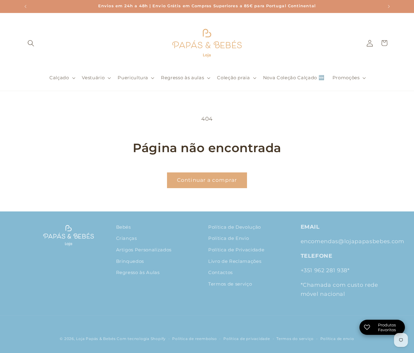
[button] (31, 43)
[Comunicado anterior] (25, 6)
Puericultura (133, 77)
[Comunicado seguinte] (389, 6)
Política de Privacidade (236, 250)
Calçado (59, 77)
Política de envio (337, 338)
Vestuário (93, 77)
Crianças (126, 238)
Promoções (346, 77)
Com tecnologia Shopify (141, 338)
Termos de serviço (230, 284)
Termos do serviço (295, 338)
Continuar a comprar (207, 180)
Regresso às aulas (182, 77)
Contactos (220, 272)
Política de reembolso (194, 338)
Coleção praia (233, 77)
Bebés (123, 227)
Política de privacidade (246, 338)
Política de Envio (228, 238)
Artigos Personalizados (144, 250)
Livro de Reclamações (234, 261)
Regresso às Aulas (138, 272)
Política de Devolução (234, 227)
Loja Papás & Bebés (95, 338)
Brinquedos (130, 261)
